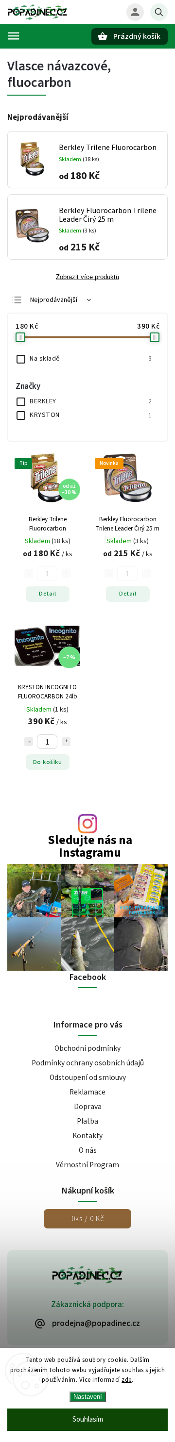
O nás (88, 1150)
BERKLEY (90, 401)
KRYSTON (90, 415)
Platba (87, 1121)
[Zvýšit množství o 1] (66, 741)
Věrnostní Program (87, 1165)
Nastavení (87, 1396)
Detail (47, 593)
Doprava (88, 1106)
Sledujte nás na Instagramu (90, 846)
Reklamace (87, 1092)
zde (127, 1380)
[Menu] (13, 36)
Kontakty (87, 1135)
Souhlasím (87, 1419)
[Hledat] (159, 12)
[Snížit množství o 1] (28, 741)
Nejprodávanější (53, 300)
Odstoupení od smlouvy (88, 1077)
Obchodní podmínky (87, 1048)
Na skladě (90, 359)
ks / (87, 1218)
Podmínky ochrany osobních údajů (88, 1063)
